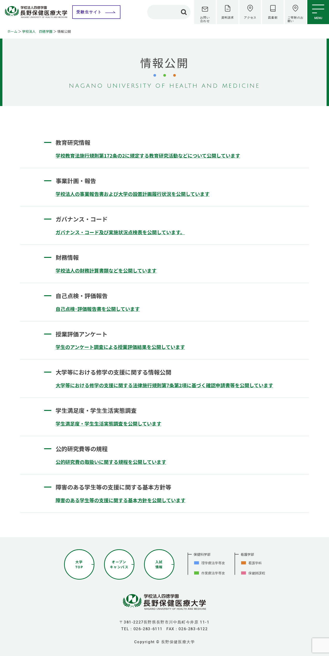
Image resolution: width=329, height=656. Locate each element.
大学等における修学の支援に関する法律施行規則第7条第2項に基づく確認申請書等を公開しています (164, 385)
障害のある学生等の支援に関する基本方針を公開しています (120, 500)
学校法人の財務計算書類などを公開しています (106, 270)
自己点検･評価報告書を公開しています (98, 308)
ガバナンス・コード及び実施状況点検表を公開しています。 (120, 232)
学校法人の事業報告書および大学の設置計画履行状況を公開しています (133, 193)
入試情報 (159, 564)
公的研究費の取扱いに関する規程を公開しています (111, 461)
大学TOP (79, 564)
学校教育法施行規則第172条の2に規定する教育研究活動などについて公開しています (148, 155)
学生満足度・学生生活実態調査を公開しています (108, 423)
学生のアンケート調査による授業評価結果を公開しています (120, 346)
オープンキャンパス (119, 564)
